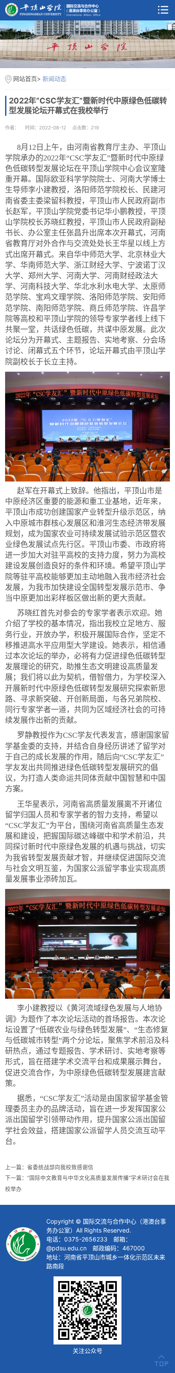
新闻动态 (54, 78)
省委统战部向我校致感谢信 (60, 1167)
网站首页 (25, 78)
